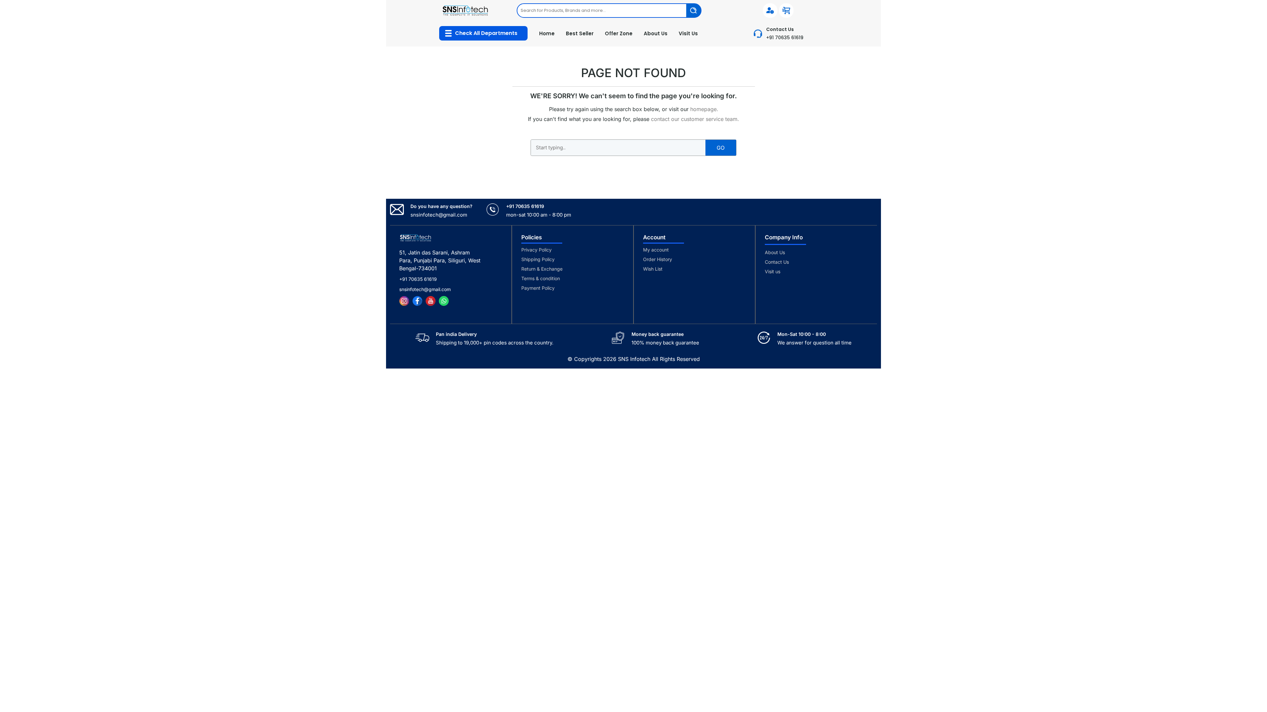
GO (721, 147)
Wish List (653, 269)
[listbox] (609, 10)
